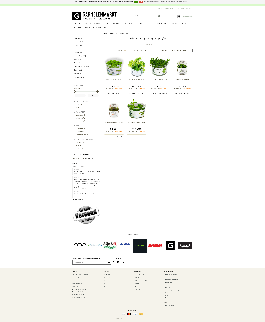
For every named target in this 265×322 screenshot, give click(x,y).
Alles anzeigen (78, 199)
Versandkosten (88, 158)
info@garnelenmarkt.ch (80, 289)
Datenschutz (168, 282)
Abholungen (168, 287)
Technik (140, 23)
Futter (107, 23)
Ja (136, 1)
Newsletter (137, 286)
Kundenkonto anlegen (184, 8)
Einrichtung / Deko (161, 23)
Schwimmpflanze (82, 134)
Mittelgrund (80, 118)
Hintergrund (80, 121)
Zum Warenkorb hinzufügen (113, 93)
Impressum (168, 297)
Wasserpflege (128, 23)
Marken (87, 27)
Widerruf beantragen (140, 289)
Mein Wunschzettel (139, 283)
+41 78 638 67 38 (78, 291)
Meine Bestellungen (140, 277)
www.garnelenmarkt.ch (78, 294)
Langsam (80, 142)
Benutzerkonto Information (141, 274)
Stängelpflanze (81, 128)
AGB (166, 295)
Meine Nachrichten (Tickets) (142, 280)
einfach (79, 104)
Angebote (106, 280)
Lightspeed (136, 318)
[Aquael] (110, 246)
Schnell (79, 148)
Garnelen (86, 23)
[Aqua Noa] (95, 246)
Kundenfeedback (169, 305)
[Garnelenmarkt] (170, 246)
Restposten (77, 27)
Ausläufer (80, 131)
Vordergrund (80, 115)
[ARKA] (125, 244)
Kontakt (159, 8)
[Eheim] (155, 246)
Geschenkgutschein (99, 27)
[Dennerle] (140, 246)
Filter (149, 23)
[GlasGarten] (185, 246)
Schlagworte (113, 33)
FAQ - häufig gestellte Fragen (172, 290)
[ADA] (80, 246)
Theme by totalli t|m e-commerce (147, 318)
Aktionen (184, 23)
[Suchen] (159, 16)
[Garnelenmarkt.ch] (101, 16)
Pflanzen (116, 23)
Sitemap (167, 292)
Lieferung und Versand (171, 274)
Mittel (78, 145)
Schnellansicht (114, 72)
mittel (78, 107)
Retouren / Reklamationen (171, 279)
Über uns (167, 277)
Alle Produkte (107, 274)
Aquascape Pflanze (124, 33)
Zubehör (175, 23)
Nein (141, 1)
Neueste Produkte (108, 277)
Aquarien (97, 23)
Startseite (77, 23)
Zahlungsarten (169, 284)
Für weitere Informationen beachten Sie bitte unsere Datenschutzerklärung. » (167, 1)
